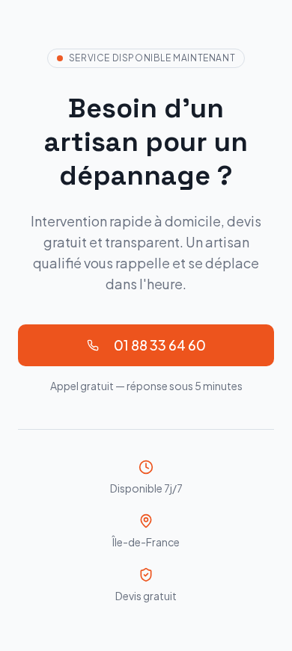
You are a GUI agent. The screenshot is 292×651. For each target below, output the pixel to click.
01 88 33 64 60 (160, 345)
